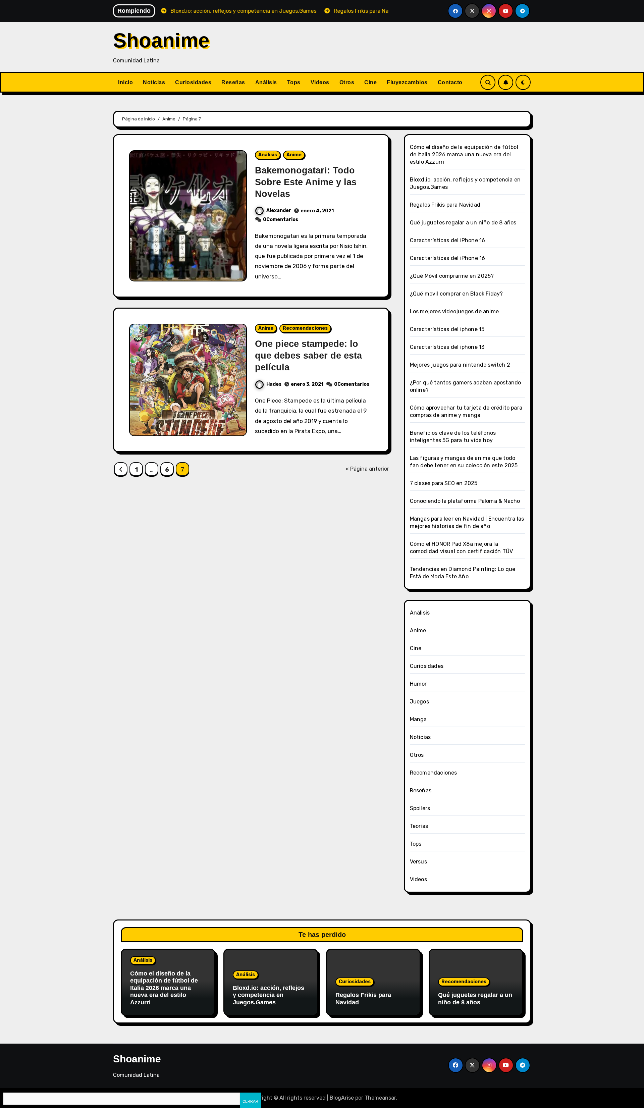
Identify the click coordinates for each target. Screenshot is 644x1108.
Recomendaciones (305, 328)
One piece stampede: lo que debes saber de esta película (308, 355)
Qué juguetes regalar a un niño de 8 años (463, 222)
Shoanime (161, 40)
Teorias (419, 826)
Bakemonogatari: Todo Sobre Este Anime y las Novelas (306, 182)
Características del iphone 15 (447, 329)
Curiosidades (193, 82)
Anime (294, 155)
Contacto (450, 82)
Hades (273, 384)
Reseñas (233, 82)
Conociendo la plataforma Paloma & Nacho (465, 501)
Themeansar (380, 1098)
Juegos (419, 701)
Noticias (154, 82)
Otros (347, 82)
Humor (418, 684)
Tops (294, 82)
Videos (320, 82)
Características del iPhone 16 (447, 240)
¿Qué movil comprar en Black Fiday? (456, 294)
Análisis (266, 82)
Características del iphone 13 (447, 347)
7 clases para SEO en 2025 (444, 483)
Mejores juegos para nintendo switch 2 (460, 365)
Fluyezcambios (407, 82)
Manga (418, 719)
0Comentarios (280, 219)
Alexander (278, 210)
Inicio (125, 82)
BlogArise (342, 1098)
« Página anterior (367, 469)
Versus (418, 861)
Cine (370, 82)
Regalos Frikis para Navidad (445, 205)
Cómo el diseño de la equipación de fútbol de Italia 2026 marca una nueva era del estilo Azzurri (464, 154)
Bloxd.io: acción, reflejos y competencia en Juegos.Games (268, 995)
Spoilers (420, 808)
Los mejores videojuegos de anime (454, 311)
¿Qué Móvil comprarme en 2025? (452, 276)
